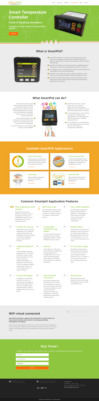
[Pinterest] (44, 388)
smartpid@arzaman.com (72, 387)
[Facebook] (37, 388)
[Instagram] (46, 388)
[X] (40, 388)
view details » (31, 167)
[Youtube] (42, 388)
